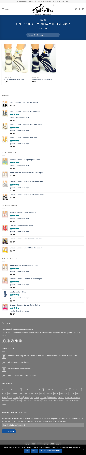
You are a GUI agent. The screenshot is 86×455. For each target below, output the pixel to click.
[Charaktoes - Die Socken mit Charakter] (43, 9)
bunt (40, 390)
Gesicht (15, 393)
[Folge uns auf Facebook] (4, 341)
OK (27, 451)
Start (19, 24)
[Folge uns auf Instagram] (8, 341)
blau (23, 390)
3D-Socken (5, 390)
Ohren (72, 393)
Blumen (29, 390)
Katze (42, 393)
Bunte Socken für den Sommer (19, 368)
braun (35, 390)
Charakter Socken (54, 390)
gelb (9, 393)
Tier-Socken (37, 401)
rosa (21, 397)
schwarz (43, 397)
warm (50, 401)
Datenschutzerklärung (51, 451)
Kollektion (49, 393)
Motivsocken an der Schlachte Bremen (22, 375)
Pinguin (4, 397)
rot (32, 397)
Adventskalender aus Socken (18, 362)
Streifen (18, 401)
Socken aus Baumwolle (72, 397)
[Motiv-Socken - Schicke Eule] (43, 59)
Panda (78, 393)
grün (26, 393)
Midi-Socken (64, 393)
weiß (66, 401)
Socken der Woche (8, 401)
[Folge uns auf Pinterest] (20, 341)
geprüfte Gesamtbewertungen (19, 117)
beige (18, 390)
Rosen (27, 397)
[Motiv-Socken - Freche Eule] (15, 59)
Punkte (16, 397)
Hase (31, 393)
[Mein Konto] (79, 9)
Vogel (45, 401)
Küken (56, 393)
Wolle (4, 404)
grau (21, 393)
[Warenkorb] (83, 9)
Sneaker (60, 397)
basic (13, 390)
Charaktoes (65, 390)
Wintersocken (74, 401)
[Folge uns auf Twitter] (12, 341)
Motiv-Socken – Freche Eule (14, 79)
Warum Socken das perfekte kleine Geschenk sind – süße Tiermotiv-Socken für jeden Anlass (42, 356)
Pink (10, 397)
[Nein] (83, 450)
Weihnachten (58, 401)
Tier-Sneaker (27, 401)
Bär (45, 390)
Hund (36, 393)
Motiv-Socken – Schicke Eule (42, 79)
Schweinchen (52, 397)
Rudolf (37, 397)
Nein (34, 451)
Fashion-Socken (76, 390)
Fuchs (4, 393)
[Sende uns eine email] (16, 341)
